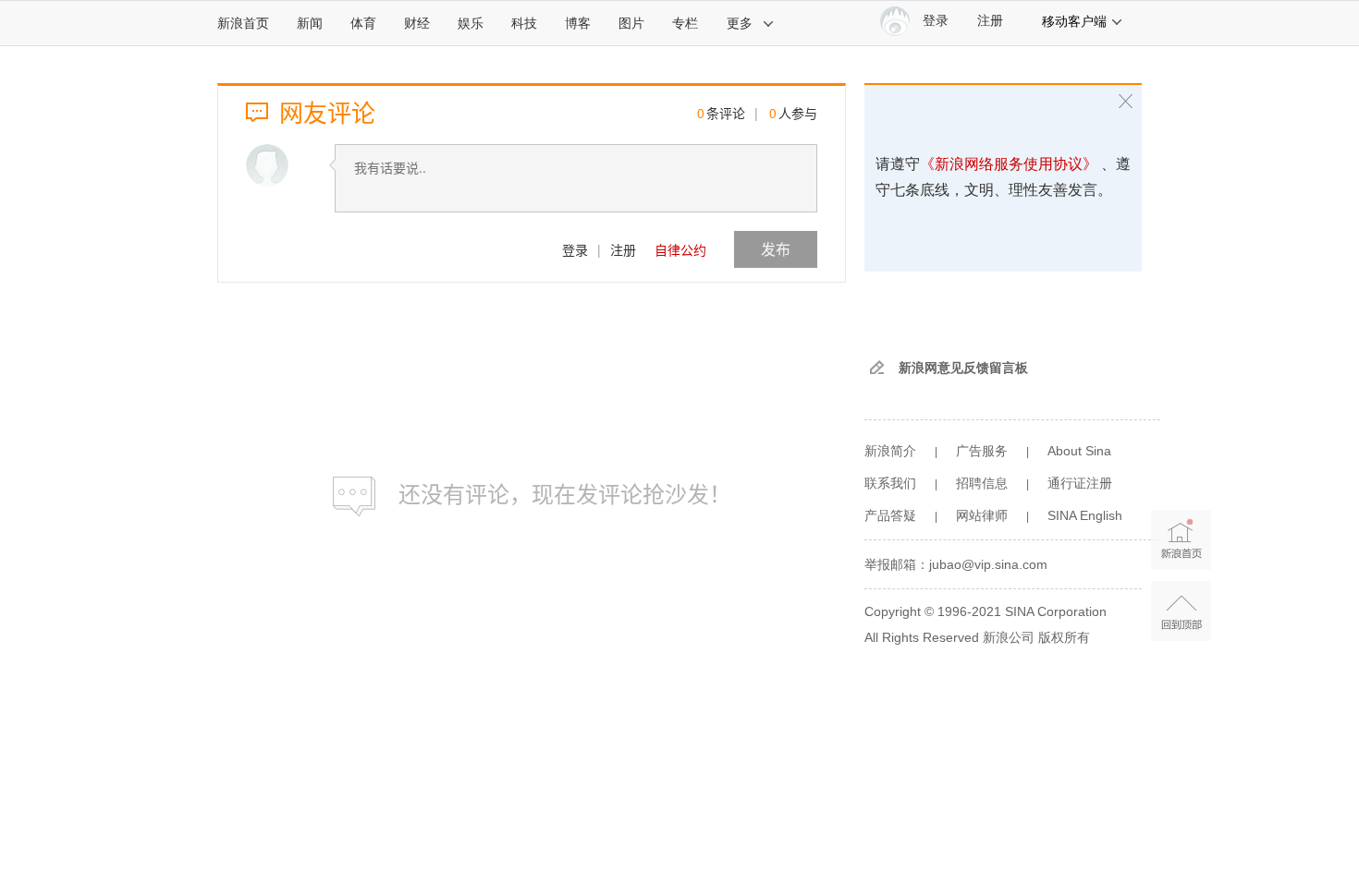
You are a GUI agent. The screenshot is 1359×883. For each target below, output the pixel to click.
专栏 (685, 23)
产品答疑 (890, 515)
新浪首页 (243, 23)
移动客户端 (1074, 21)
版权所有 (1064, 637)
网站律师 (982, 515)
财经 (417, 23)
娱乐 (471, 23)
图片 (631, 23)
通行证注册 (1079, 483)
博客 (578, 23)
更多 (740, 23)
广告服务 (982, 450)
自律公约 (680, 249)
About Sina (1079, 450)
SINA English (1084, 515)
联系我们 (890, 483)
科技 (524, 23)
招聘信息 (982, 483)
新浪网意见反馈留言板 (963, 367)
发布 (775, 249)
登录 (575, 249)
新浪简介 (890, 450)
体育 (363, 23)
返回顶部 (1181, 611)
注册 (990, 21)
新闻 (310, 23)
